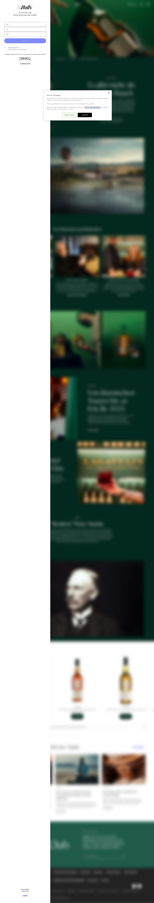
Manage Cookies (69, 115)
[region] (78, 105)
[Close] (109, 92)
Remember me (13, 48)
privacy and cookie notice (92, 107)
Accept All (85, 115)
